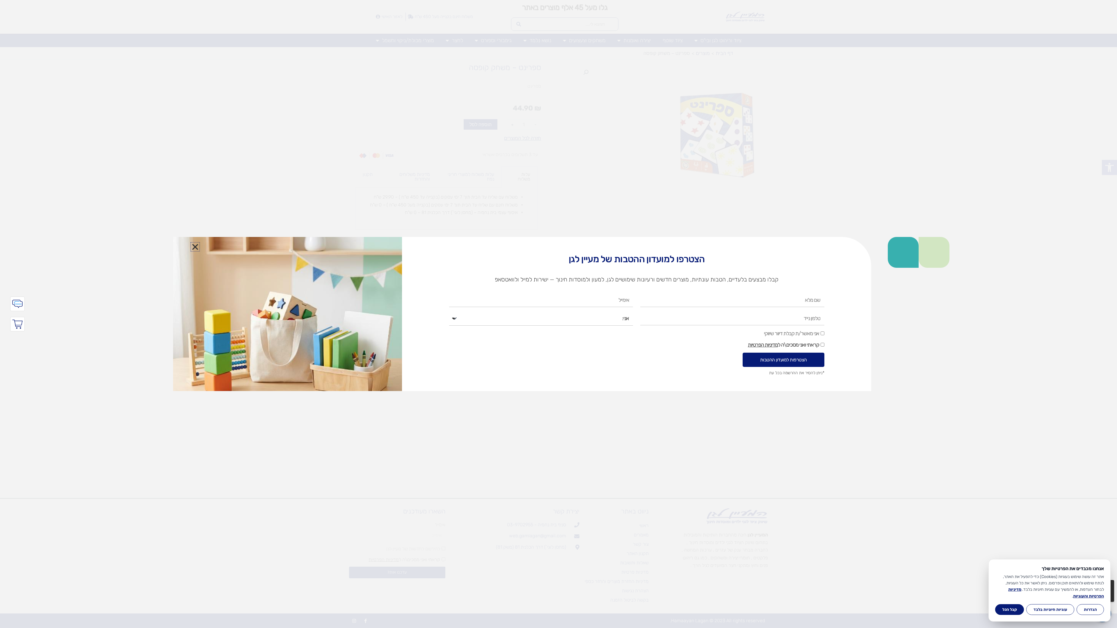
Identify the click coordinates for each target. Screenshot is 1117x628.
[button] (195, 247)
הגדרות (1090, 609)
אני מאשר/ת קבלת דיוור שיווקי (791, 333)
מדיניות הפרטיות (763, 345)
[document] (558, 314)
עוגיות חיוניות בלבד (1050, 609)
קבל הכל (1009, 609)
